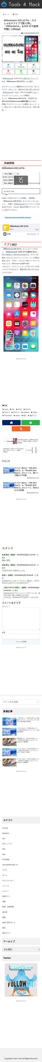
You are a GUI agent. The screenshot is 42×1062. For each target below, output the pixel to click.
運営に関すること (8, 922)
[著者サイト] (11, 422)
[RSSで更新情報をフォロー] (21, 428)
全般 (4, 901)
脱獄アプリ (33, 415)
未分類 (4, 912)
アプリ (4, 870)
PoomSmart (20, 180)
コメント (5, 606)
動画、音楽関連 (8, 907)
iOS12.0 (28, 409)
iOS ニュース (7, 844)
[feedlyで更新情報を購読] (30, 422)
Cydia (6, 409)
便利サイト (6, 896)
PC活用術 (5, 859)
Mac (3, 849)
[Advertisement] (21, 135)
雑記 (4, 928)
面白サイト (6, 933)
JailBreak (26, 412)
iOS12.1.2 (16, 412)
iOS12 (20, 409)
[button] (38, 702)
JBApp (35, 412)
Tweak (18, 415)
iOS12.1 (6, 412)
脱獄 (5, 405)
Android (5, 828)
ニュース (5, 886)
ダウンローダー (8, 880)
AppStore (5, 833)
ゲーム (4, 875)
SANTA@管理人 (14, 587)
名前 (3, 632)
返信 (16, 590)
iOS (13, 409)
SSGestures (8, 78)
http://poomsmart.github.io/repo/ (18, 217)
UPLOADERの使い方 (10, 865)
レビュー (5, 891)
